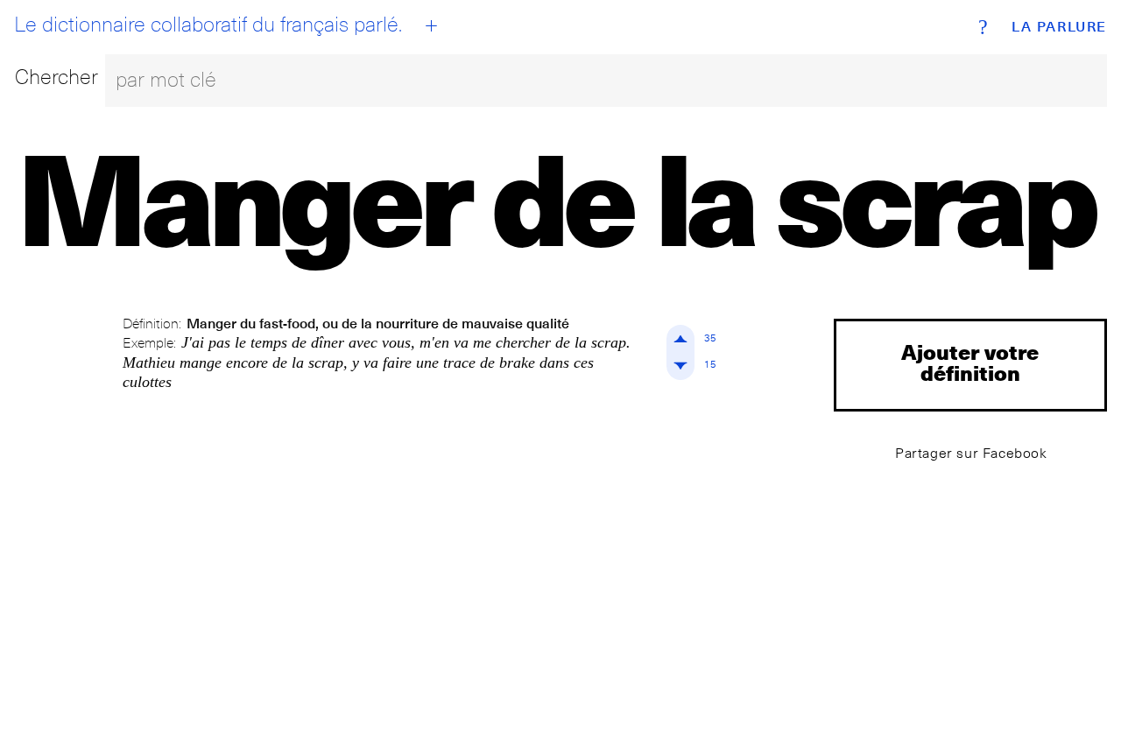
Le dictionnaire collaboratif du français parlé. (208, 25)
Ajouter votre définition (970, 362)
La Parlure (1059, 27)
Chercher (56, 76)
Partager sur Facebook (971, 453)
